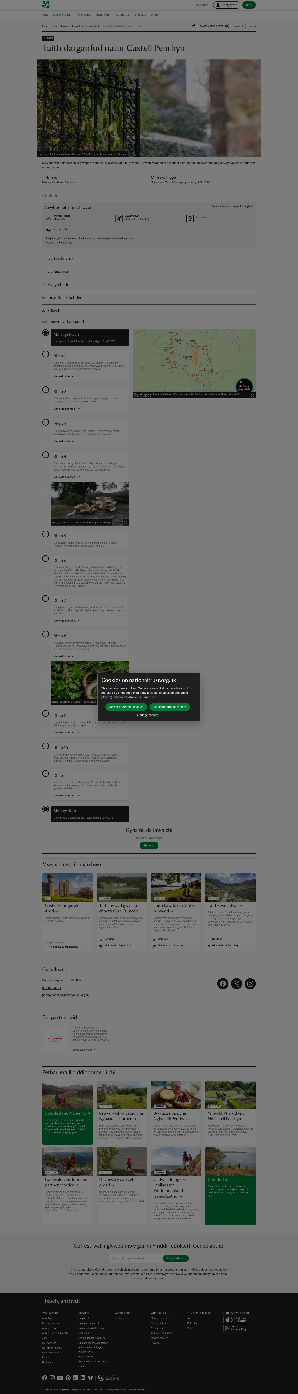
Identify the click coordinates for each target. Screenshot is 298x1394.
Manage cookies (147, 715)
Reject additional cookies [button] (169, 706)
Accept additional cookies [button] (126, 706)
